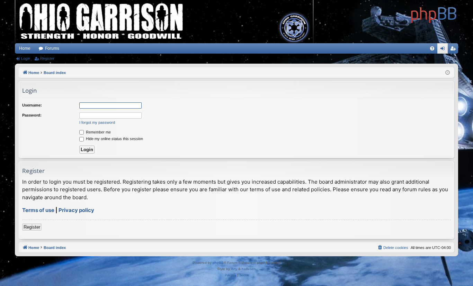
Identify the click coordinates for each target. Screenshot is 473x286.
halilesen (249, 269)
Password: (32, 115)
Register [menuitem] (454, 50)
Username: (32, 105)
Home (24, 48)
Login (25, 58)
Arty (234, 269)
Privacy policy (76, 210)
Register (47, 58)
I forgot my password (97, 122)
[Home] (434, 14)
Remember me (98, 132)
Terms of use (38, 210)
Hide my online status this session (114, 139)
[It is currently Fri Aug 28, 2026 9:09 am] (447, 73)
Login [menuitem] (444, 50)
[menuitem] (432, 48)
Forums (52, 48)
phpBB (218, 263)
